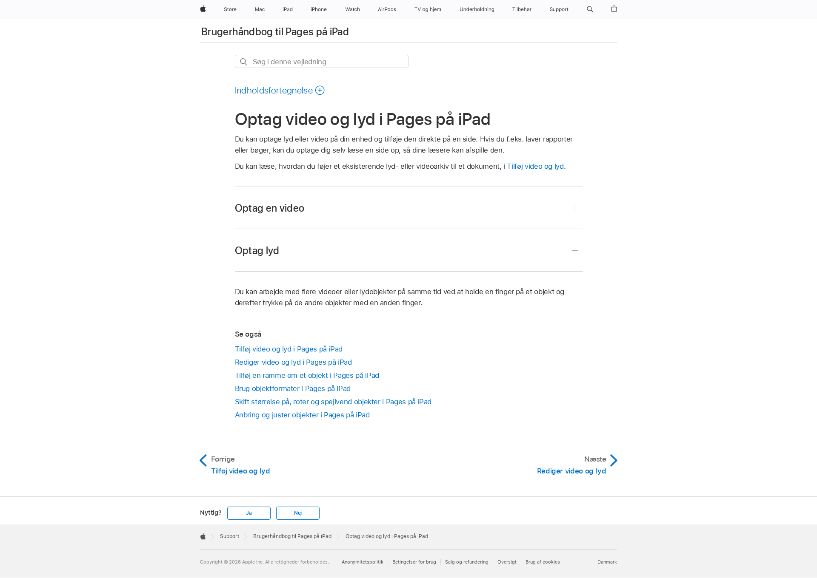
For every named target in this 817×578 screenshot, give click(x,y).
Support (229, 536)
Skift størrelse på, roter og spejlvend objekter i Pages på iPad (333, 401)
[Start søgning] (244, 61)
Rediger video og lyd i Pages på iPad (293, 362)
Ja (249, 513)
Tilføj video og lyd (535, 166)
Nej (298, 513)
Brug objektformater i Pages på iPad (293, 388)
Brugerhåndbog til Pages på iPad (275, 32)
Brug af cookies (543, 562)
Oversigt (507, 562)
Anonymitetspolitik (362, 562)
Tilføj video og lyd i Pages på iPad (289, 349)
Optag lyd (257, 250)
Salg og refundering (466, 562)
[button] (590, 9)
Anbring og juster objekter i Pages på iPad (302, 415)
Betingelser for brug (414, 562)
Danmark (607, 562)
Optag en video (270, 208)
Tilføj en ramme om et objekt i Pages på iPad (307, 375)
